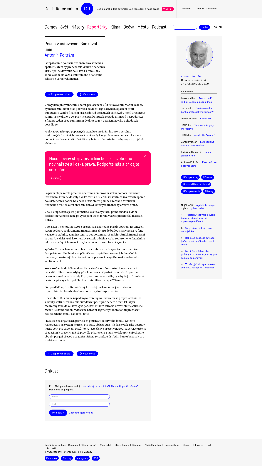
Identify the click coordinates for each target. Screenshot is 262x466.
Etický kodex (122, 445)
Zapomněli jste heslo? (81, 412)
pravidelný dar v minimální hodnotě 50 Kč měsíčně (110, 386)
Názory (77, 27)
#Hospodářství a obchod (196, 184)
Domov (51, 27)
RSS (95, 458)
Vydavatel (105, 445)
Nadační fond (172, 445)
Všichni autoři (88, 445)
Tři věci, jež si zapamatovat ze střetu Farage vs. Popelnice (198, 266)
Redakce (73, 445)
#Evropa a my (190, 177)
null (209, 445)
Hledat (204, 27)
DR (87, 9)
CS (215, 27)
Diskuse (136, 445)
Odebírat (206, 8)
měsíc (202, 208)
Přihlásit (186, 8)
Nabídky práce (153, 445)
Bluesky (187, 445)
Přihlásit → (58, 412)
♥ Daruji (167, 8)
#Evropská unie (191, 191)
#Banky (209, 191)
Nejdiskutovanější (205, 205)
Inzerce (199, 445)
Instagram (82, 458)
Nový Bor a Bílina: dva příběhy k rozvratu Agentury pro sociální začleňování (199, 254)
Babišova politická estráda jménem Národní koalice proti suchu (198, 241)
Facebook (51, 458)
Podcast (159, 27)
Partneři (51, 448)
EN (220, 27)
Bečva (128, 27)
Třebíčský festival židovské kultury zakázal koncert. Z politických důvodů (198, 218)
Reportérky (97, 27)
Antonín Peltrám (59, 55)
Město (143, 27)
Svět (64, 27)
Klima (115, 27)
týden (193, 208)
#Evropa (207, 177)
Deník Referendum (61, 9)
